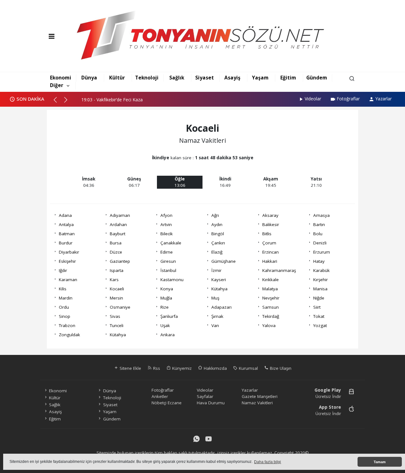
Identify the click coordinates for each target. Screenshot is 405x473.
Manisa (320, 289)
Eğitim (288, 77)
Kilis (62, 289)
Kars (114, 279)
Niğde (318, 298)
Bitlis (266, 233)
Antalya (66, 224)
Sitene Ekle (129, 368)
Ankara (167, 334)
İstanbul (168, 270)
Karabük (321, 270)
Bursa (116, 243)
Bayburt (117, 233)
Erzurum (321, 252)
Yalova (269, 325)
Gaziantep (120, 261)
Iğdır (63, 270)
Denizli (320, 243)
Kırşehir (320, 279)
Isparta (116, 270)
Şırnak (217, 316)
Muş (215, 298)
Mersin (116, 298)
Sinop (64, 316)
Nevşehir (270, 298)
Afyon (166, 215)
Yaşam (260, 77)
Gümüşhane (223, 261)
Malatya (270, 289)
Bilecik (166, 233)
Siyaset (204, 77)
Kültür (117, 77)
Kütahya (219, 289)
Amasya (321, 215)
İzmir (216, 270)
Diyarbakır (69, 252)
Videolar (313, 99)
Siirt (317, 307)
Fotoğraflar (348, 99)
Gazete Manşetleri (259, 396)
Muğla (166, 298)
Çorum (269, 243)
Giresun (168, 261)
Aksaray (270, 215)
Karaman (68, 279)
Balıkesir (270, 224)
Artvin (166, 224)
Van (215, 325)
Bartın (319, 224)
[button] (58, 102)
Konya (166, 289)
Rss (156, 368)
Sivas (115, 316)
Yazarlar (383, 99)
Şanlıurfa (169, 316)
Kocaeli (117, 289)
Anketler (160, 396)
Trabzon (67, 325)
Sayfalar (205, 396)
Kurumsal (248, 368)
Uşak (165, 325)
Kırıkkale (270, 279)
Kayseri (218, 279)
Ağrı (215, 215)
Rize (164, 307)
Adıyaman (120, 215)
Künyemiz (181, 368)
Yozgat (320, 325)
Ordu (64, 307)
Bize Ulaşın (280, 368)
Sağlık (176, 77)
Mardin (65, 298)
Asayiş (232, 77)
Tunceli (116, 325)
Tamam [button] (380, 462)
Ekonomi (60, 77)
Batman (67, 233)
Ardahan (118, 224)
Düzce (116, 252)
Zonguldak (69, 334)
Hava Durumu (211, 403)
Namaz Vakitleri (257, 403)
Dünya (89, 77)
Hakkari (269, 261)
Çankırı (218, 243)
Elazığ (216, 252)
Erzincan (270, 252)
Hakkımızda (214, 368)
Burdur (65, 243)
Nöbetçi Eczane (167, 403)
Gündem (316, 77)
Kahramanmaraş (279, 270)
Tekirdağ (270, 316)
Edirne (166, 252)
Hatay (319, 261)
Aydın (216, 224)
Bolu (317, 233)
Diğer (56, 85)
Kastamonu (172, 279)
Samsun (270, 307)
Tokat (318, 316)
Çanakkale (170, 243)
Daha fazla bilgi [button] (267, 462)
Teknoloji (147, 77)
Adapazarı (221, 307)
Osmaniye (120, 307)
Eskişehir (67, 261)
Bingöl (217, 233)
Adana (65, 215)
